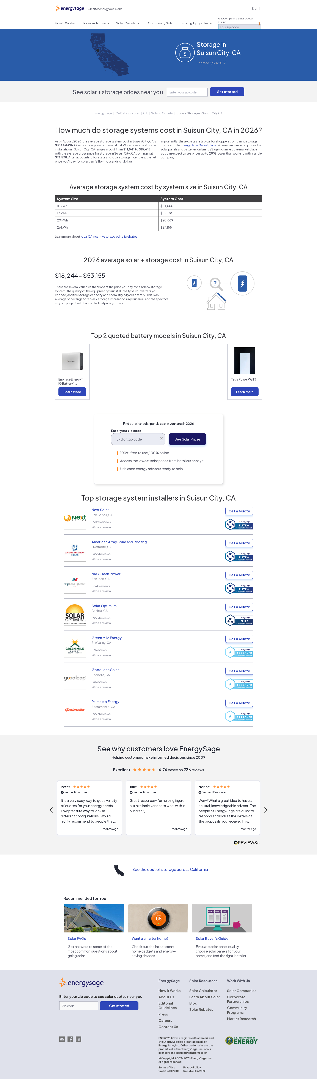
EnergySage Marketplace (198, 145)
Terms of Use (166, 1067)
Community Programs (237, 1009)
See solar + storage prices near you (118, 91)
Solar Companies (241, 990)
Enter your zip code (126, 430)
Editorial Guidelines (167, 1005)
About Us (166, 997)
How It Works (169, 990)
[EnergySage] (81, 986)
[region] (158, 810)
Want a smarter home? (150, 938)
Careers (165, 1020)
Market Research (241, 1018)
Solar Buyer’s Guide (212, 938)
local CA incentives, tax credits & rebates (109, 236)
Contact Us (168, 1026)
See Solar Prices (187, 439)
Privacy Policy (192, 1067)
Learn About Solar (204, 997)
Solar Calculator (203, 990)
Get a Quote (239, 511)
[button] (51, 810)
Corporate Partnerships (238, 999)
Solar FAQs (77, 938)
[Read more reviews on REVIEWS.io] (247, 842)
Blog (193, 1003)
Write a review (101, 527)
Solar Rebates (201, 1009)
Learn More (72, 392)
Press (163, 1014)
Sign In (256, 8)
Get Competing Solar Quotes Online (236, 20)
